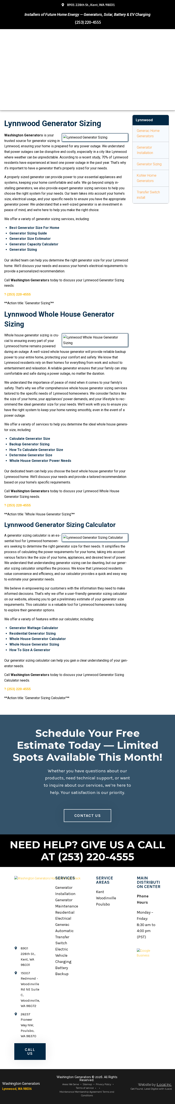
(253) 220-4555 (19, 294)
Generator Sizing (149, 164)
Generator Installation (145, 150)
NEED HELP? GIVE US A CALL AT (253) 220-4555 (87, 850)
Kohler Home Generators (146, 178)
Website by (155, 1085)
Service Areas (104, 880)
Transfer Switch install (148, 195)
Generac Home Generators (148, 133)
